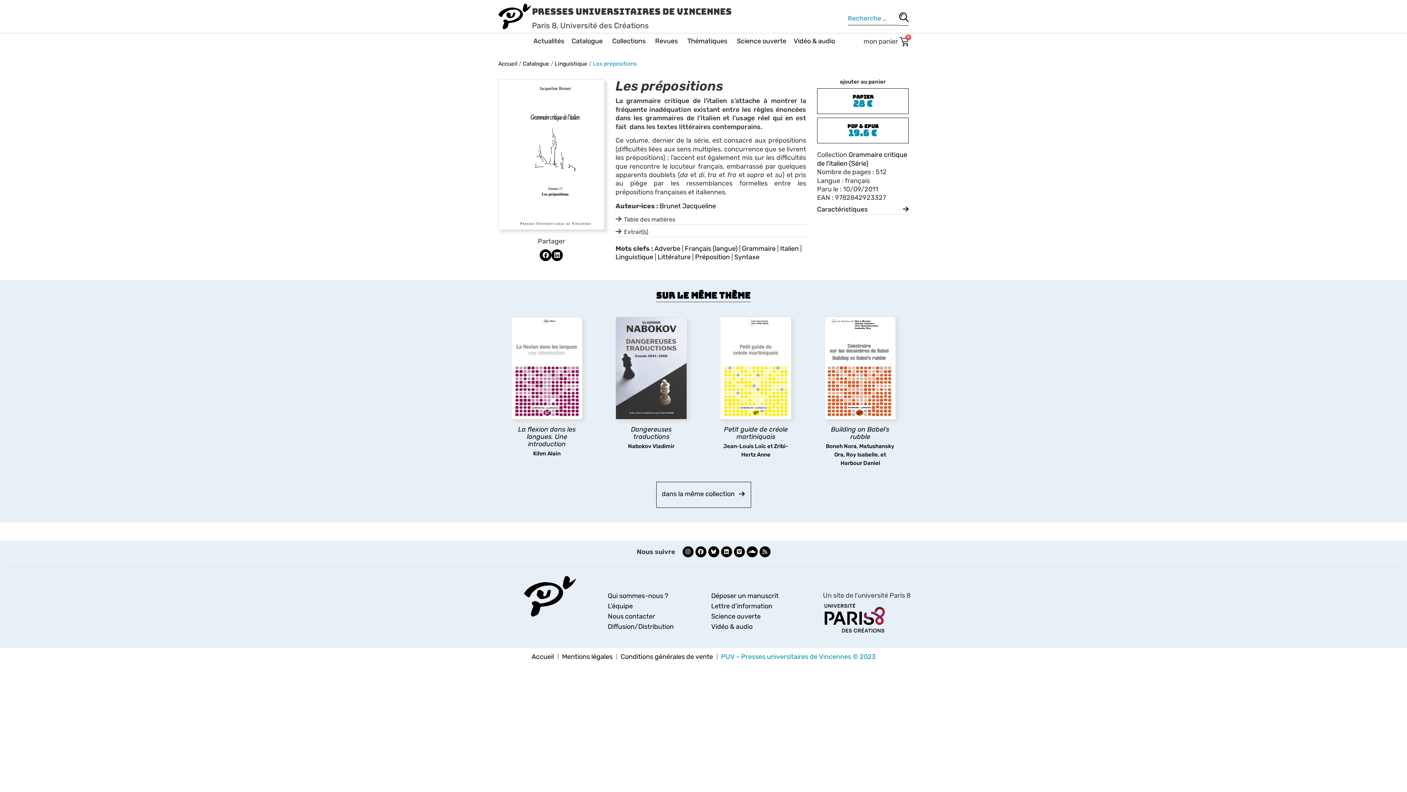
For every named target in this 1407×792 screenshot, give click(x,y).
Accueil (507, 63)
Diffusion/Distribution (641, 627)
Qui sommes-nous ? (638, 596)
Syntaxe (747, 257)
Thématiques (707, 41)
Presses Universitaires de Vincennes (632, 11)
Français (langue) (711, 249)
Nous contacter (631, 616)
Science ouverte (761, 41)
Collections (629, 41)
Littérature (674, 257)
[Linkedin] (726, 551)
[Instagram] (688, 551)
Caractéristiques (842, 209)
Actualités (548, 41)
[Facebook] (700, 551)
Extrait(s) (636, 231)
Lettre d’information (741, 606)
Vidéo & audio (814, 41)
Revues (666, 41)
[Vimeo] (739, 551)
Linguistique (571, 63)
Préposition (712, 257)
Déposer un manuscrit (745, 596)
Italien (789, 249)
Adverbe (667, 249)
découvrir (543, 450)
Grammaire (759, 249)
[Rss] (765, 551)
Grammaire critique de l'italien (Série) (862, 159)
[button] (545, 255)
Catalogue (587, 41)
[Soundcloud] (752, 551)
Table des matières (649, 219)
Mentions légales (587, 657)
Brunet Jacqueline (688, 206)
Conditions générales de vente (667, 657)
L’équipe (620, 606)
